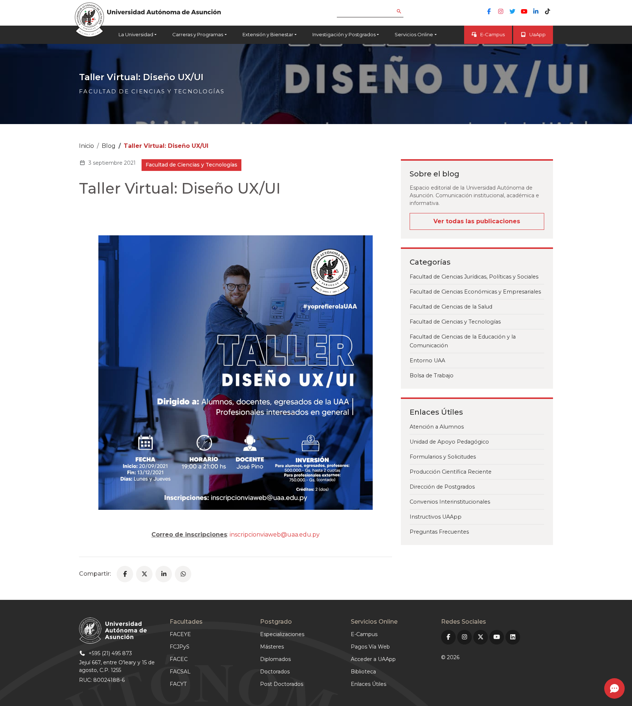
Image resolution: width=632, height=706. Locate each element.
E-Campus (492, 34)
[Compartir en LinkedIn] (163, 574)
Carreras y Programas (197, 34)
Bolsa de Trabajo (432, 375)
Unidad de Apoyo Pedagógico (449, 441)
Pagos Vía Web (370, 646)
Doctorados (275, 671)
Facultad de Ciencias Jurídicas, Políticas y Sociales (474, 276)
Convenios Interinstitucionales (450, 501)
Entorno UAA (427, 360)
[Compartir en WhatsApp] (183, 574)
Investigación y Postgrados (344, 34)
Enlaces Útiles (368, 684)
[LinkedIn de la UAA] (535, 11)
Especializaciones (282, 634)
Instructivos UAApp (436, 516)
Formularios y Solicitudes (443, 456)
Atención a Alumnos (437, 426)
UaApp (537, 34)
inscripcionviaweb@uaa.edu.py (275, 534)
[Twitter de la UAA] (512, 11)
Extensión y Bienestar (267, 34)
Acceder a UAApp (373, 659)
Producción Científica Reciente (451, 471)
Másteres (272, 646)
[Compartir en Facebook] (125, 574)
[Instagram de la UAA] (500, 11)
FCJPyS (179, 646)
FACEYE (180, 634)
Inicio (86, 145)
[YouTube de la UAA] (524, 11)
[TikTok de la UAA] (547, 11)
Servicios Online (414, 34)
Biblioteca (363, 671)
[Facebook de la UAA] (489, 11)
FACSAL (180, 671)
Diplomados (275, 659)
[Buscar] (404, 12)
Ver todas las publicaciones (476, 221)
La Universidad (135, 34)
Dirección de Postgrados (442, 486)
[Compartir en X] (144, 574)
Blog (109, 145)
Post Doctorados (281, 684)
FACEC (179, 659)
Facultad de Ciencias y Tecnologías (455, 321)
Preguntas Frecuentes (439, 531)
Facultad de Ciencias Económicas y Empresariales (475, 291)
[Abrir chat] (614, 688)
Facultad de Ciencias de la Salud (451, 306)
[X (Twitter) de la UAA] (480, 637)
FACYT (178, 684)
